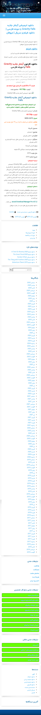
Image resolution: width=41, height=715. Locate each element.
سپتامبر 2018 (31, 494)
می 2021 (32, 415)
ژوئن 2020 (31, 444)
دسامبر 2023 (31, 346)
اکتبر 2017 (31, 523)
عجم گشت (36, 569)
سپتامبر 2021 (31, 404)
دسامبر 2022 (31, 367)
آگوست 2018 (31, 497)
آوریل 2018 (31, 507)
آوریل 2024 (31, 335)
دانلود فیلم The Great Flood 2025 (24, 254)
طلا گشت (36, 566)
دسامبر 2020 (31, 428)
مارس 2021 (31, 420)
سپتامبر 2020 (31, 436)
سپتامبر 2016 (31, 549)
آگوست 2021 (31, 407)
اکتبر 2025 (31, 288)
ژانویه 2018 (31, 515)
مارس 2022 (31, 391)
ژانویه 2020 (31, 457)
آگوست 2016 (31, 552)
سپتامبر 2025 (31, 290)
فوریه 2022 (31, 393)
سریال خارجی (31, 690)
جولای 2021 (31, 409)
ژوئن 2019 (31, 470)
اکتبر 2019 (31, 462)
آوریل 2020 (31, 449)
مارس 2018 (31, 510)
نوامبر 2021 (31, 399)
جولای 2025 (31, 296)
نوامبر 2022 (31, 370)
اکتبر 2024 (31, 319)
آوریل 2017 (31, 534)
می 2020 (32, 446)
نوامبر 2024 (31, 317)
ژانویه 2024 (31, 343)
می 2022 (32, 386)
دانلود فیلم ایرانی (29, 679)
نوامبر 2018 (31, 489)
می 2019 (32, 473)
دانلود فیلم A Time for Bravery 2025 (23, 252)
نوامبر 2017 (31, 520)
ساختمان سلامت (34, 573)
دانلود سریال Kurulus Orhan (26, 257)
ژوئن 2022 (31, 383)
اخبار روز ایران (34, 581)
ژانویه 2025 (31, 312)
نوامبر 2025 (31, 285)
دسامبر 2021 (31, 396)
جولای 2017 (31, 526)
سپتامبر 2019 (31, 465)
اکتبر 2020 (31, 433)
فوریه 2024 (31, 341)
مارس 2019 (31, 478)
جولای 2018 (31, 499)
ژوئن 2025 (31, 298)
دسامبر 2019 (31, 460)
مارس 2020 (31, 452)
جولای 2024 (31, 327)
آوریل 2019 (31, 475)
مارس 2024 (31, 338)
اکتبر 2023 (31, 351)
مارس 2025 (31, 306)
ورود (33, 230)
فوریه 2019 (31, 481)
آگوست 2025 (31, 293)
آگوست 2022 (31, 378)
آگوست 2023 (31, 356)
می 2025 (32, 301)
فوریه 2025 (31, 309)
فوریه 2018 (31, 512)
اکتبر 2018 (31, 491)
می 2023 (32, 364)
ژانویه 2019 (31, 483)
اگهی (33, 674)
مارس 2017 (31, 536)
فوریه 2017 (31, 539)
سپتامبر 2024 (31, 322)
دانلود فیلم (31, 49)
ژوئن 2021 (31, 412)
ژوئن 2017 (31, 528)
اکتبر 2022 (31, 372)
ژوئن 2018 (31, 502)
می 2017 (32, 531)
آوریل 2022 (31, 388)
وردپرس (32, 238)
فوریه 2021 (31, 423)
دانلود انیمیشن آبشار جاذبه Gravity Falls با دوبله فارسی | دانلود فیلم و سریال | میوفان (20, 29)
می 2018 (32, 504)
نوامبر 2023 (31, 349)
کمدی (33, 693)
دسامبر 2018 (31, 486)
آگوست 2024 (31, 325)
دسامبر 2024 (31, 314)
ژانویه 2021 (31, 425)
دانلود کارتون (32, 212)
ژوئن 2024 (31, 330)
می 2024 (32, 333)
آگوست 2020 (31, 438)
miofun (11, 212)
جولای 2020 (31, 441)
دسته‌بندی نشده (22, 212)
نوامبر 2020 (31, 430)
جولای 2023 (31, 359)
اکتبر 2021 (31, 401)
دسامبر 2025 (31, 282)
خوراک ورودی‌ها (30, 233)
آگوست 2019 (31, 467)
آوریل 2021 (31, 417)
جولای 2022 (31, 380)
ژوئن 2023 (31, 362)
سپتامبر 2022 (31, 375)
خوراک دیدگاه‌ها (30, 235)
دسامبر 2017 (31, 518)
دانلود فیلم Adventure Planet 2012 (23, 262)
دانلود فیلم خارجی (29, 682)
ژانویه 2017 (31, 541)
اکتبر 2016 (31, 547)
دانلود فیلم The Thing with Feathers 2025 (21, 260)
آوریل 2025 (31, 304)
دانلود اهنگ (31, 677)
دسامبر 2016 (31, 544)
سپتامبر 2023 (31, 354)
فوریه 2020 (31, 454)
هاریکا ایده (35, 577)
